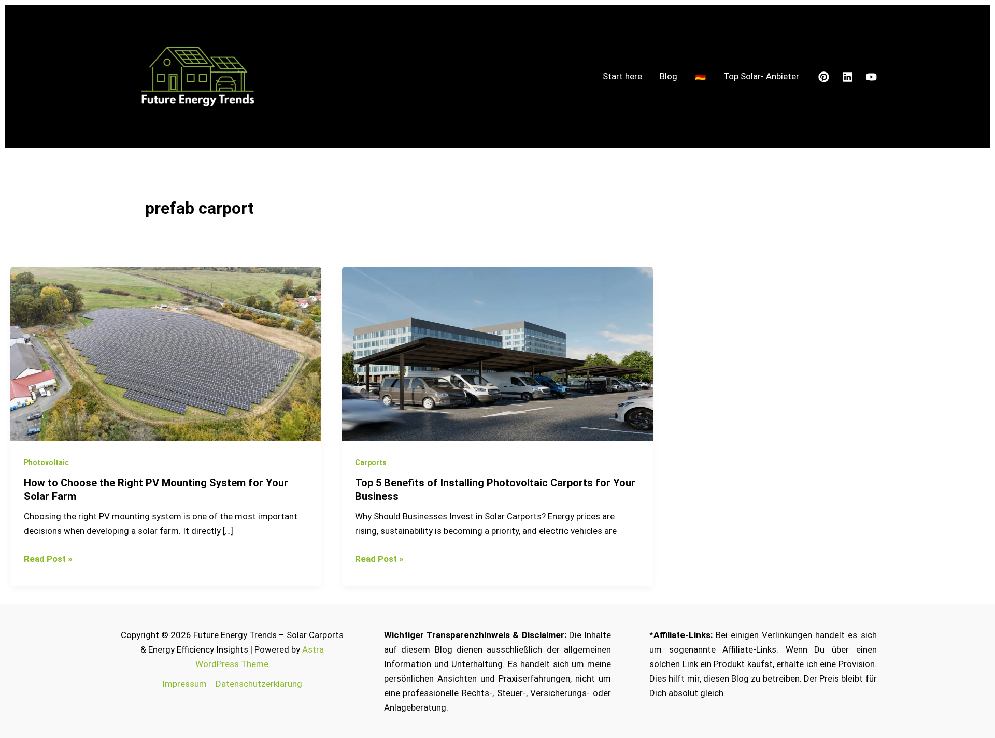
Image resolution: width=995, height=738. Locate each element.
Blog (668, 76)
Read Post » (48, 558)
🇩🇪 (700, 76)
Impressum (184, 683)
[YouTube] (871, 76)
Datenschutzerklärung (259, 683)
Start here (622, 76)
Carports (371, 462)
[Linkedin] (847, 76)
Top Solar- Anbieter (761, 76)
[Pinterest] (823, 76)
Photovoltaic (46, 462)
